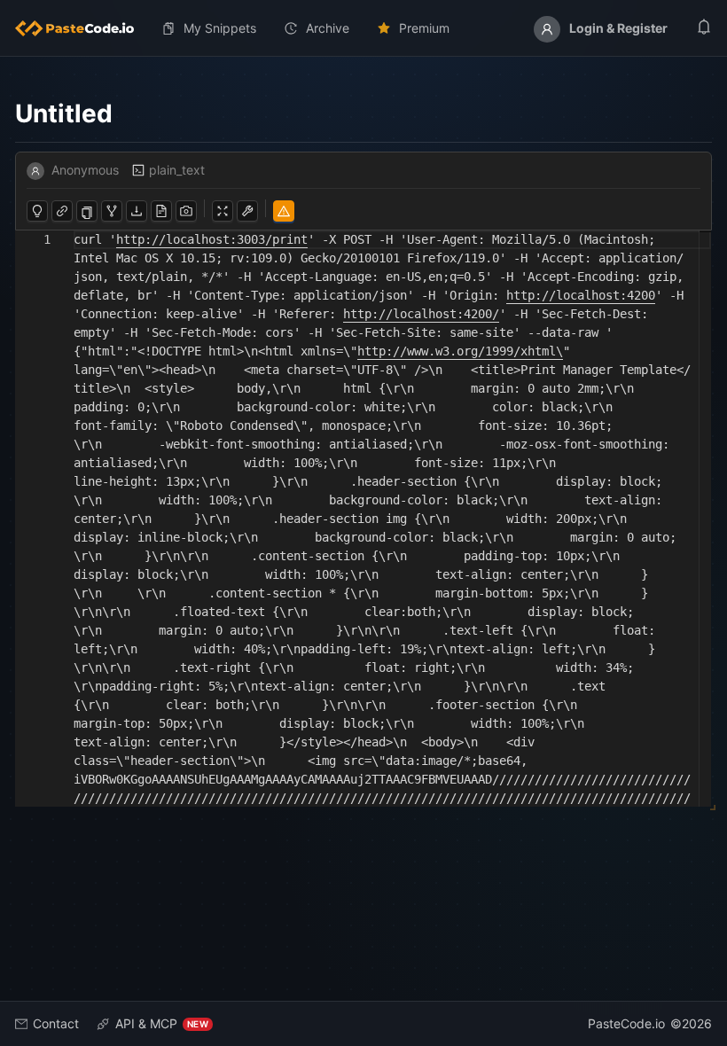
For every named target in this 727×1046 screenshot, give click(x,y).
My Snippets (220, 27)
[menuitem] (81, 28)
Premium (424, 27)
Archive (327, 27)
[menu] (363, 28)
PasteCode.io (626, 1023)
